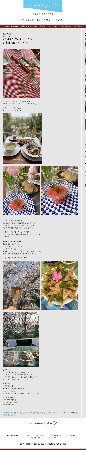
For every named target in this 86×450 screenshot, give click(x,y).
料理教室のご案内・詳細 (29, 26)
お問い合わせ (77, 26)
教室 (4, 34)
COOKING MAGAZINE (11, 26)
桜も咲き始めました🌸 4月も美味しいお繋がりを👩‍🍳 (24, 413)
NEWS (56, 26)
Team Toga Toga (66, 26)
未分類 (9, 34)
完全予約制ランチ (46, 26)
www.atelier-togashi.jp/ (10, 400)
